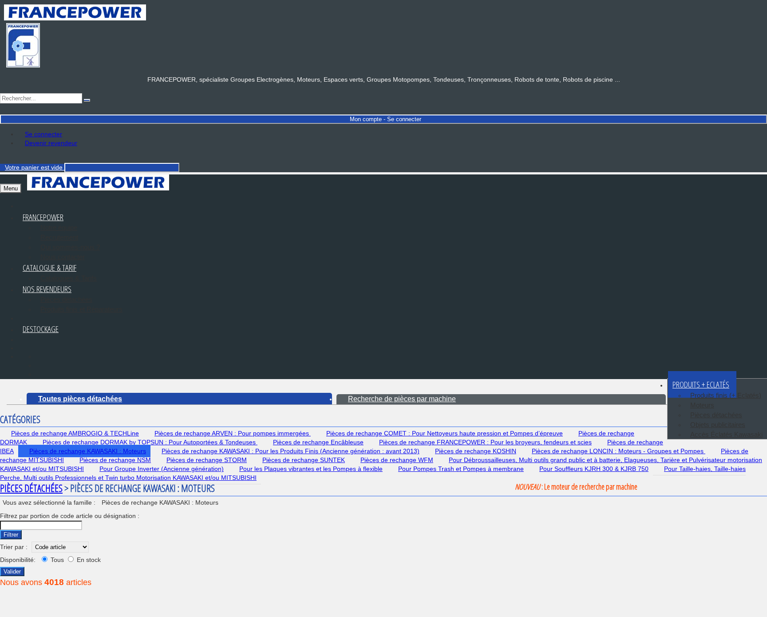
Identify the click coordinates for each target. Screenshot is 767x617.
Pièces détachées (66, 299)
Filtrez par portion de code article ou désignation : (69, 515)
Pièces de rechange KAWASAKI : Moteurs (87, 451)
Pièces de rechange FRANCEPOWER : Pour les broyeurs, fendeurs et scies (485, 442)
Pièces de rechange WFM (396, 459)
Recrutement (59, 237)
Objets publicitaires (717, 424)
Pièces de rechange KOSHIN (475, 451)
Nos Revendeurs (47, 289)
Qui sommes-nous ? (70, 247)
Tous (57, 559)
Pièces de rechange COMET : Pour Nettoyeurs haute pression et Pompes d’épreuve (444, 433)
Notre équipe (58, 227)
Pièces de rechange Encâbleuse (318, 442)
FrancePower (43, 217)
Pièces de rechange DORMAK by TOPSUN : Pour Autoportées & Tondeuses (150, 442)
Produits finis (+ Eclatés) (725, 395)
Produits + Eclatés (700, 384)
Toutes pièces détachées (80, 399)
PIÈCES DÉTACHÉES (31, 487)
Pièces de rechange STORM (206, 459)
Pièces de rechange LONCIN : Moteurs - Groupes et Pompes (618, 451)
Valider (12, 571)
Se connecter (43, 134)
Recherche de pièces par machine (402, 399)
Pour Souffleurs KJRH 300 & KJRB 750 (593, 468)
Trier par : (14, 546)
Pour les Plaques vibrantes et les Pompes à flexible (311, 468)
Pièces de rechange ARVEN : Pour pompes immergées (232, 433)
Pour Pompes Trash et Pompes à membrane (461, 468)
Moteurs (702, 405)
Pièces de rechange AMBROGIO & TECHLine (75, 433)
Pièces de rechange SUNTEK (303, 459)
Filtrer (11, 534)
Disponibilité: (18, 559)
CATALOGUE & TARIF (49, 267)
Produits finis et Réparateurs (81, 309)
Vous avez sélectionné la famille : (50, 502)
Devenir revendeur (51, 142)
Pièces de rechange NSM (115, 459)
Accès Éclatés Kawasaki (726, 434)
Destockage (41, 329)
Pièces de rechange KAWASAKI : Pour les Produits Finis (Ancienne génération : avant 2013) (290, 451)
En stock (88, 559)
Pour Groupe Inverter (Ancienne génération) (161, 468)
